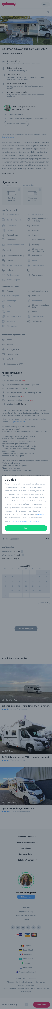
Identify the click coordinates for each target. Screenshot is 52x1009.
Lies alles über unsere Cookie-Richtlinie (25, 521)
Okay (26, 528)
